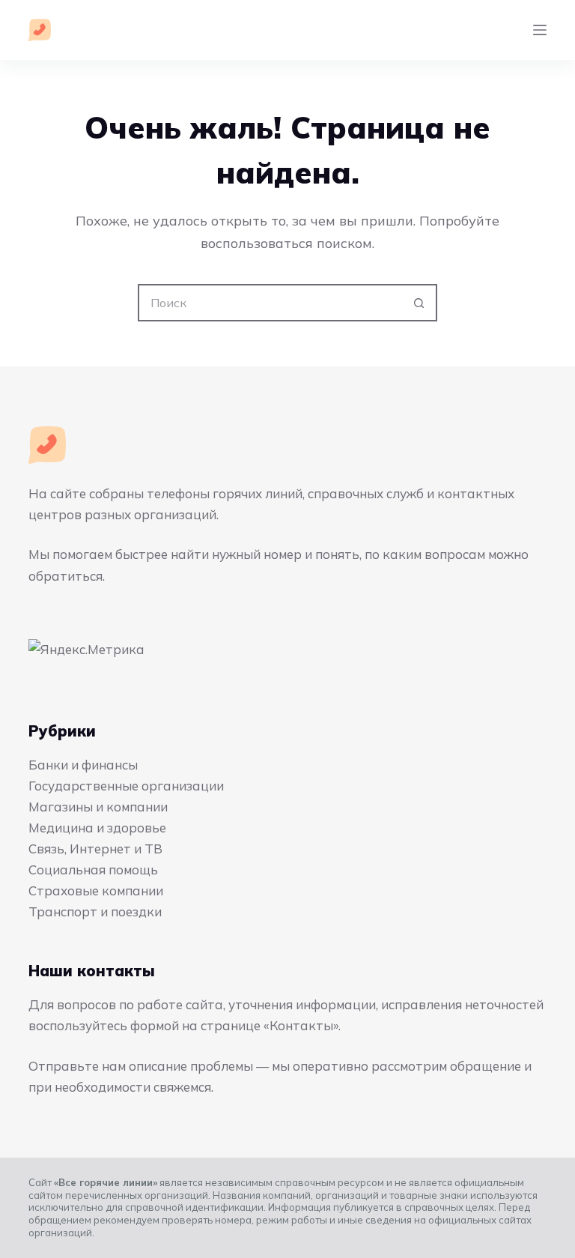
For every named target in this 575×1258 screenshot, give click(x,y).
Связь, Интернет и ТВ (95, 848)
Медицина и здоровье (97, 827)
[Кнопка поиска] (418, 302)
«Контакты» (301, 1025)
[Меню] (540, 30)
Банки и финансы (83, 764)
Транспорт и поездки (95, 911)
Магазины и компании (98, 806)
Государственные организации (126, 785)
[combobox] (270, 302)
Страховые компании (95, 890)
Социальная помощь (93, 869)
